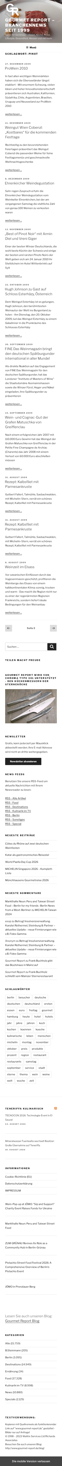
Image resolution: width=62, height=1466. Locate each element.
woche (21, 1080)
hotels (49, 1016)
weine (46, 1074)
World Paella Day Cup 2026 (21, 861)
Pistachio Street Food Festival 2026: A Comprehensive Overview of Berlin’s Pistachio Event (28, 1267)
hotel (37, 1016)
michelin (12, 1042)
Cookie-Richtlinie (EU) (18, 1176)
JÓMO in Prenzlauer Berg (20, 1286)
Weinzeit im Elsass (19, 567)
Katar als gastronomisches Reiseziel (27, 854)
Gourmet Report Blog (22, 1321)
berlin (10, 997)
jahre (19, 1023)
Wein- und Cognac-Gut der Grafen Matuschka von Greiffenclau (26, 422)
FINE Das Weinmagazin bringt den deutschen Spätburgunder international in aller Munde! (30, 353)
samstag (31, 1061)
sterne (11, 1074)
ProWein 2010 (16, 68)
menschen (44, 1035)
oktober (12, 1048)
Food (8, 1378)
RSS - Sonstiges (15, 819)
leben (29, 1035)
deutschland (32, 1003)
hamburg (12, 1016)
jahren (31, 1023)
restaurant (39, 1055)
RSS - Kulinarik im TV (18, 811)
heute (26, 1016)
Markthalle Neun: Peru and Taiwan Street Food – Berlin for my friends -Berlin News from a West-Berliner (30, 906)
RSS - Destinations (16, 806)
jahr (9, 1023)
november (42, 1042)
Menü (33, 47)
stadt (42, 1067)
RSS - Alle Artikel (15, 798)
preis (24, 1048)
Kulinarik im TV (14, 1385)
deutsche (40, 997)
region (25, 1055)
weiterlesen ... (13, 114)
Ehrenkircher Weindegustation (29, 183)
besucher (24, 997)
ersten (48, 1003)
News (8, 1392)
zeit (31, 1080)
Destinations (13, 1364)
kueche (40, 1029)
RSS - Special (13, 823)
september (14, 1067)
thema (24, 1074)
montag (27, 1042)
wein (35, 1074)
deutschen (13, 1003)
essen (10, 1010)
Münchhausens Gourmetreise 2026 (27, 880)
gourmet (47, 1010)
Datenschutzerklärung (18, 1183)
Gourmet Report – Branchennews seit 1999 (30, 25)
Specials (10, 1399)
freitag (33, 1010)
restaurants (14, 1061)
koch (42, 1023)
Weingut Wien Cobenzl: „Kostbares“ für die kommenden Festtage (30, 132)
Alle (7, 1343)
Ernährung (11, 1371)
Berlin (8, 1357)
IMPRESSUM (13, 1190)
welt (9, 1080)
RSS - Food (11, 802)
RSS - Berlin (12, 815)
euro (22, 1010)
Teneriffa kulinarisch (24, 1108)
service (29, 1067)
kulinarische (14, 1035)
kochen (11, 1029)
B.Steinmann (13, 1350)
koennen (25, 1029)
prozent (12, 1055)
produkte (37, 1048)
